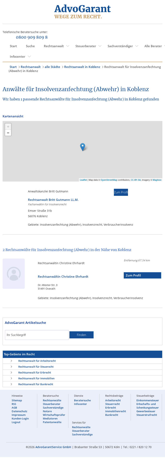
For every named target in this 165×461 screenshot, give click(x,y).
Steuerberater (85, 46)
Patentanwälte (52, 422)
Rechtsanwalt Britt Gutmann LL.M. (53, 200)
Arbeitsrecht (113, 400)
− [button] (8, 133)
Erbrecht (110, 407)
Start (13, 46)
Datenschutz (19, 411)
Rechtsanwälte (52, 400)
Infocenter (17, 56)
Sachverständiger (120, 46)
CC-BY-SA (136, 179)
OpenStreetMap (109, 179)
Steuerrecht (112, 404)
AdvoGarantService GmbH (53, 447)
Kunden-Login (20, 418)
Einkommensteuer (147, 400)
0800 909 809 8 (32, 37)
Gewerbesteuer (145, 411)
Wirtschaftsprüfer (54, 415)
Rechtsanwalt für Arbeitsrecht (37, 361)
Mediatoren (50, 418)
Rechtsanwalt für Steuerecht (36, 366)
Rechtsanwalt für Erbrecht (34, 372)
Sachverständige (53, 407)
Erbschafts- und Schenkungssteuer (147, 405)
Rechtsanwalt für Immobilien (36, 378)
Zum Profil (121, 192)
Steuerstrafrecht (146, 415)
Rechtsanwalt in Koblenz (82, 67)
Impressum (19, 415)
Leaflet (83, 179)
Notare (47, 411)
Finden (81, 335)
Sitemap (17, 400)
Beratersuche (82, 400)
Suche (30, 46)
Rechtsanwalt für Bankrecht (35, 384)
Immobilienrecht (115, 411)
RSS (14, 404)
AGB (14, 407)
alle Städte (52, 67)
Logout (16, 422)
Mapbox (157, 179)
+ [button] (8, 126)
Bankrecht (111, 415)
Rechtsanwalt (54, 46)
